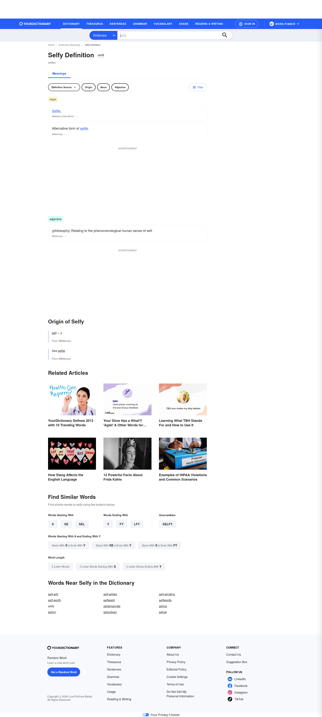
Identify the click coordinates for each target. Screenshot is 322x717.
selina (163, 606)
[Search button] (226, 35)
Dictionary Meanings (69, 44)
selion (52, 612)
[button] (246, 24)
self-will (53, 594)
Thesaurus (114, 662)
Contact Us (233, 654)
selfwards (165, 600)
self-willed (110, 594)
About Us (173, 654)
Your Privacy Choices (165, 715)
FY (122, 524)
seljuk (163, 612)
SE (66, 524)
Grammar (113, 677)
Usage (111, 691)
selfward (109, 600)
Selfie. (56, 110)
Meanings (59, 73)
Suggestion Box (236, 662)
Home (51, 44)
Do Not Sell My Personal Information (180, 693)
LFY (137, 524)
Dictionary (100, 35)
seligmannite (111, 606)
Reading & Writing (119, 699)
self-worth (54, 600)
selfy (168, 524)
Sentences (114, 669)
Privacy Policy (176, 662)
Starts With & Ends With (68, 545)
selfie (84, 128)
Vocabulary (114, 684)
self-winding (167, 594)
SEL (82, 524)
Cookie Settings (177, 677)
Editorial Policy (177, 669)
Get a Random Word (64, 672)
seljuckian (110, 612)
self (54, 333)
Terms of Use (175, 684)
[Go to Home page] (35, 23)
